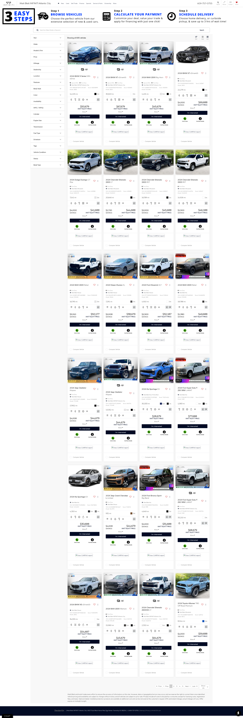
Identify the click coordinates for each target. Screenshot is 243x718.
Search (202, 30)
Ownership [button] (107, 3)
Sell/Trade (74, 3)
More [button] (114, 3)
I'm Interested (84, 116)
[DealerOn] (59, 710)
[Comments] (98, 99)
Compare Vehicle (78, 141)
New (62, 3)
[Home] (58, 3)
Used (67, 3)
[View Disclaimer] (87, 100)
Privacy (148, 710)
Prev (166, 686)
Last (194, 686)
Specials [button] (88, 3)
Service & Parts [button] (98, 3)
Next (187, 686)
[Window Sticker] (170, 307)
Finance (81, 3)
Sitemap (142, 710)
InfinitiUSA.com (156, 710)
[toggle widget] (238, 713)
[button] (208, 54)
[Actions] (97, 77)
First (159, 686)
